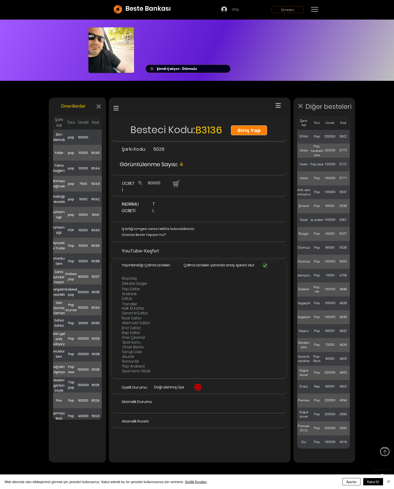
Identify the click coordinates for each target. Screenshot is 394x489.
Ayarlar (351, 481)
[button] (176, 183)
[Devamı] (341, 9)
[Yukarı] (384, 451)
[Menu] (314, 9)
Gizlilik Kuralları (196, 481)
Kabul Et (373, 481)
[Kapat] (388, 481)
